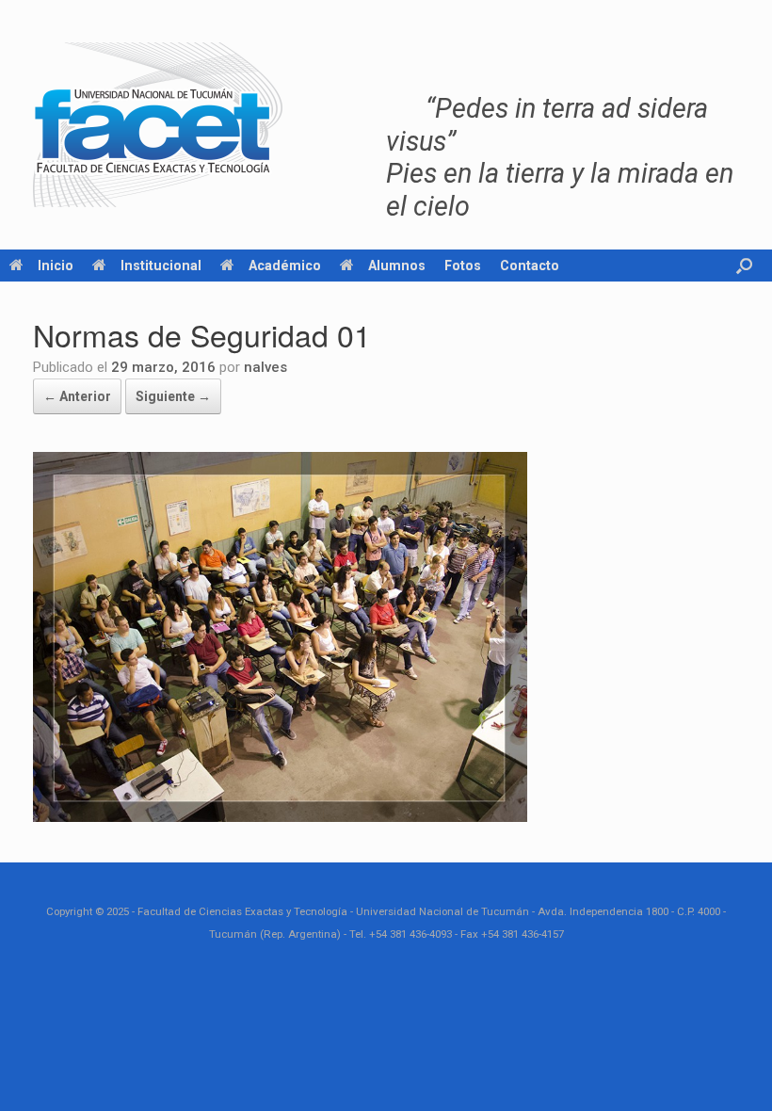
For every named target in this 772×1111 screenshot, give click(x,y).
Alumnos (397, 265)
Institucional (161, 265)
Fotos (462, 265)
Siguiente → (173, 396)
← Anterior (77, 396)
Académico (285, 265)
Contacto (529, 265)
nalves (265, 367)
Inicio (55, 265)
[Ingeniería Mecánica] (157, 124)
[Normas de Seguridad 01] (280, 817)
